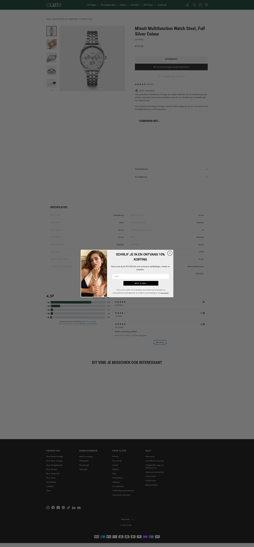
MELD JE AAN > (141, 283)
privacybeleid (165, 293)
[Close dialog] (170, 253)
